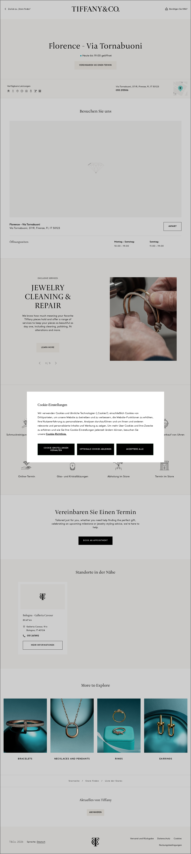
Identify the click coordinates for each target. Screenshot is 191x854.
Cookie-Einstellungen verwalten (56, 449)
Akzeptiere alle (134, 449)
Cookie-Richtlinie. (56, 434)
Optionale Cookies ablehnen (95, 449)
